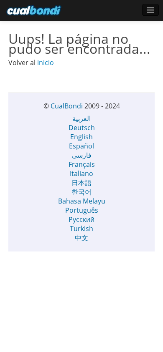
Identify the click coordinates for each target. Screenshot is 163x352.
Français (82, 164)
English (81, 136)
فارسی (82, 155)
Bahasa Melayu (81, 201)
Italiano (81, 173)
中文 (81, 237)
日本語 (81, 182)
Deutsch (82, 127)
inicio (45, 62)
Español (81, 146)
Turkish (81, 228)
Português (81, 210)
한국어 (81, 191)
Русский (81, 219)
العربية (81, 118)
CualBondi (67, 106)
